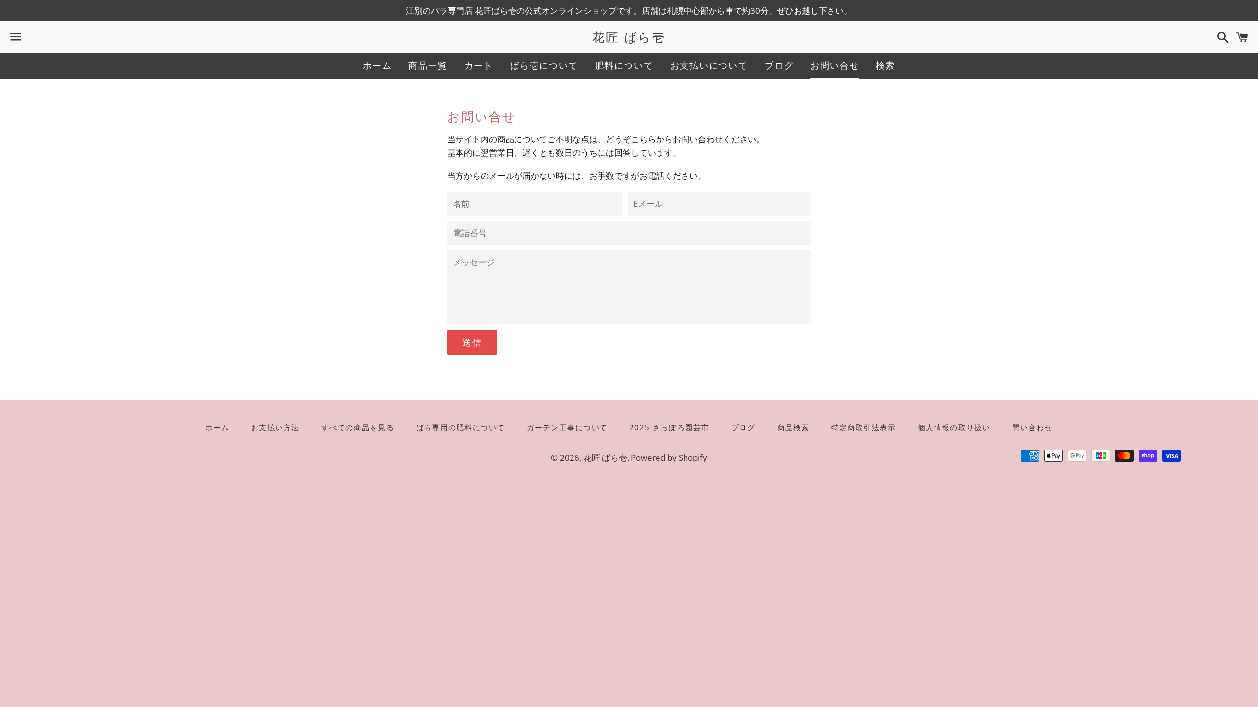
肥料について (624, 65)
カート (478, 65)
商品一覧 (427, 65)
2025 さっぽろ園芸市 (669, 427)
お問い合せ (834, 65)
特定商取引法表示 (863, 427)
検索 (885, 65)
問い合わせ (1032, 427)
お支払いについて (709, 65)
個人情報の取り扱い (954, 427)
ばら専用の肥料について (461, 427)
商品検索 (793, 427)
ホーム (377, 65)
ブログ (779, 65)
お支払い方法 (275, 427)
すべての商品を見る (358, 427)
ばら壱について (544, 65)
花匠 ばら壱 (628, 36)
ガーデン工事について (567, 427)
